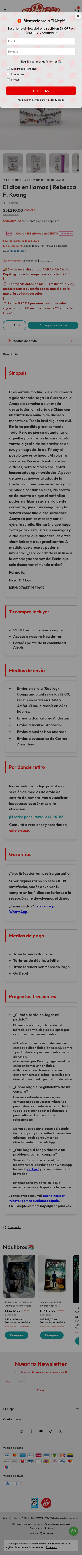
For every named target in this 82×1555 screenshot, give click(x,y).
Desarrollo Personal (24, 69)
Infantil (15, 80)
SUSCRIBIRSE (41, 91)
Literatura (17, 74)
